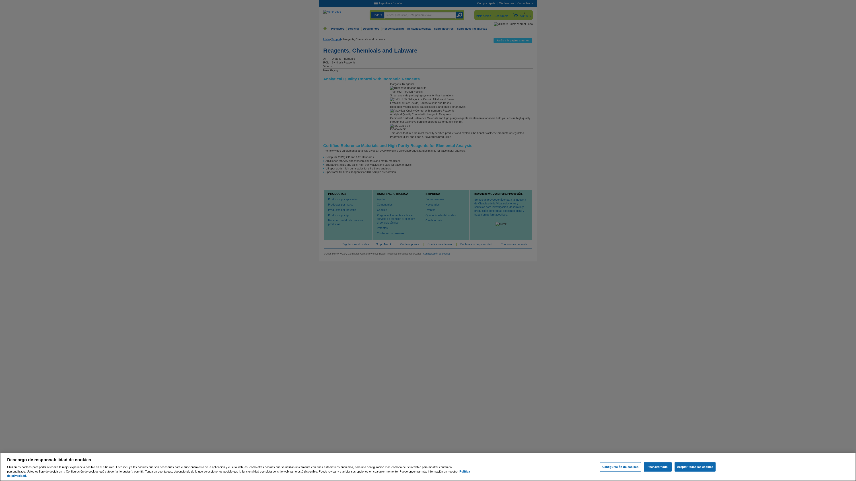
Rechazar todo (658, 467)
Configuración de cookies (620, 467)
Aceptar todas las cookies (695, 467)
